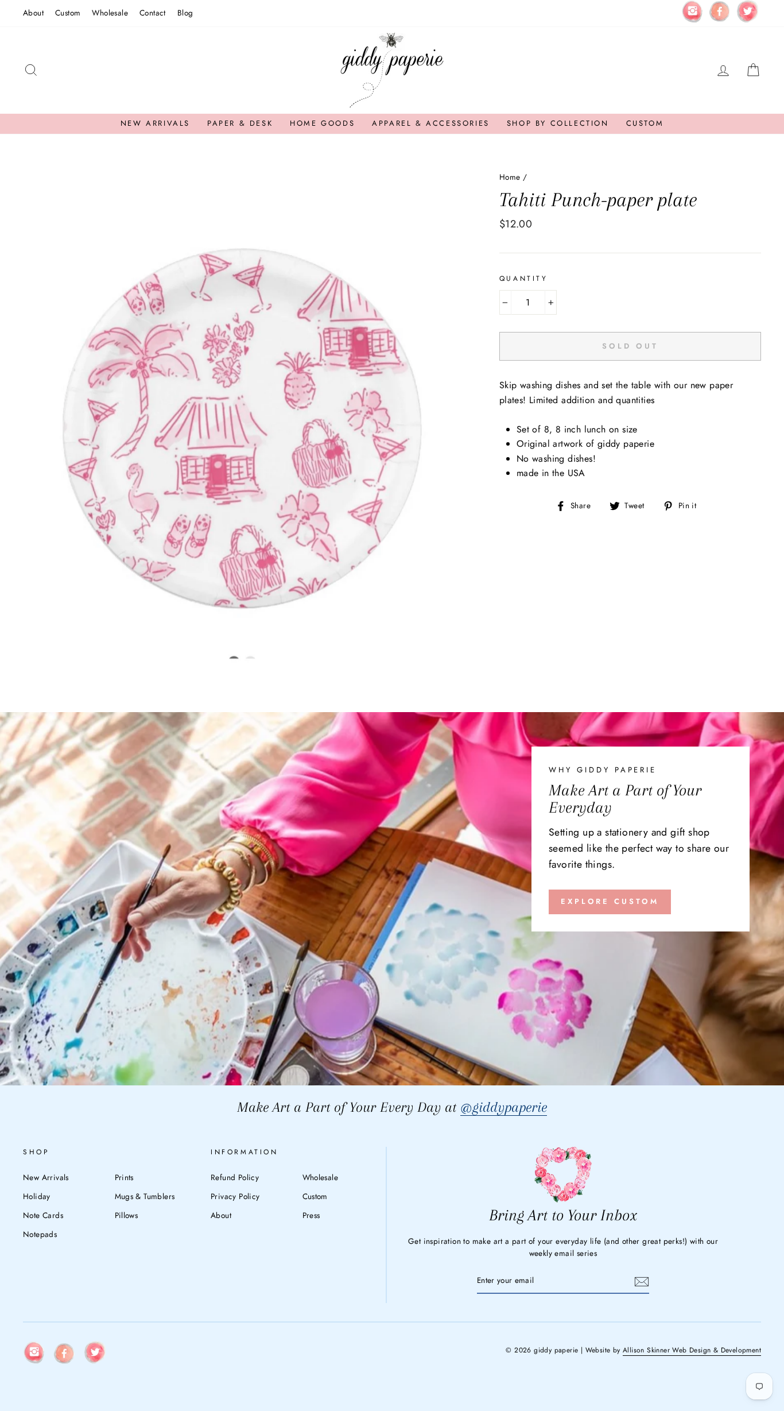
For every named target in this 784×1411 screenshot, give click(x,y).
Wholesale (110, 12)
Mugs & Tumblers (145, 1196)
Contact (152, 12)
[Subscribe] (641, 1281)
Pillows (126, 1215)
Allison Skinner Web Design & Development (692, 1350)
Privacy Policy (235, 1196)
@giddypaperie (503, 1107)
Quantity (523, 278)
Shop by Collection (558, 123)
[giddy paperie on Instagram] (692, 13)
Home (510, 177)
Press (311, 1215)
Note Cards (43, 1215)
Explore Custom (610, 901)
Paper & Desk (240, 123)
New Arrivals (155, 123)
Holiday (37, 1196)
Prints (124, 1177)
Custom (67, 12)
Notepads (40, 1234)
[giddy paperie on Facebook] (719, 13)
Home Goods (322, 123)
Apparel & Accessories (431, 123)
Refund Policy (235, 1177)
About (33, 12)
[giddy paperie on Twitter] (747, 13)
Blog (185, 12)
